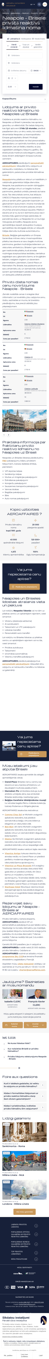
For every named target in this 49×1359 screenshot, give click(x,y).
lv (31, 4)
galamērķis (15, 13)
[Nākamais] (8, 434)
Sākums (5, 13)
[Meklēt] (39, 4)
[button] (24, 587)
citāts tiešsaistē (26, 964)
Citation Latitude (31, 389)
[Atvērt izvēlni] (45, 4)
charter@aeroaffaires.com (32, 970)
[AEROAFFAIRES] (3, 4)
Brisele (5, 235)
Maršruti (25, 13)
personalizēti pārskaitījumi (15, 664)
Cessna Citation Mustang (34, 324)
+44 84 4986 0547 (24, 1302)
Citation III (28, 357)
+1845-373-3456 (39, 1302)
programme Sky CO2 (12, 956)
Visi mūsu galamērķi (24, 1212)
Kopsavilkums (9, 99)
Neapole (6, 179)
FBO (4, 461)
